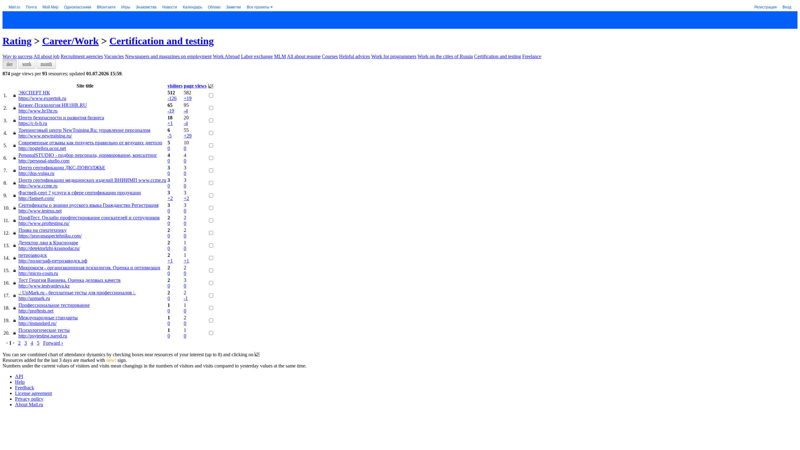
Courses (330, 56)
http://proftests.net (35, 310)
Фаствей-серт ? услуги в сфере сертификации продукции (79, 192)
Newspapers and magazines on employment (168, 56)
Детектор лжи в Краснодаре (48, 242)
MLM (280, 56)
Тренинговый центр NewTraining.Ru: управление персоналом (84, 130)
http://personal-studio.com (43, 160)
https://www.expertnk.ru (42, 98)
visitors (175, 85)
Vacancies (114, 56)
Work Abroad (226, 56)
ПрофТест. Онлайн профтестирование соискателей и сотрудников (89, 217)
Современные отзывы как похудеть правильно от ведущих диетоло (90, 142)
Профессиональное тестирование (54, 305)
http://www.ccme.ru (38, 185)
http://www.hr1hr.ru (38, 110)
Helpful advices (354, 56)
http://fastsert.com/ (36, 198)
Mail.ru (14, 6)
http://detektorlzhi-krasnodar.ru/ (49, 248)
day (10, 64)
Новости (169, 6)
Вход (786, 6)
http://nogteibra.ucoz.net (42, 148)
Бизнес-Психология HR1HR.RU (52, 105)
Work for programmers (393, 56)
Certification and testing (161, 41)
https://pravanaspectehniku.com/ (50, 235)
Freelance (531, 56)
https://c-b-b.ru (32, 123)
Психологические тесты (44, 330)
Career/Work (70, 41)
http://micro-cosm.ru (38, 273)
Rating (17, 41)
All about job (46, 56)
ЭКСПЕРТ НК (34, 92)
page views (195, 85)
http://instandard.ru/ (37, 323)
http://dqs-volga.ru (36, 173)
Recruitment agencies (82, 56)
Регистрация (765, 6)
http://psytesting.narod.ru (42, 335)
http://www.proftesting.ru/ (43, 223)
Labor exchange (257, 56)
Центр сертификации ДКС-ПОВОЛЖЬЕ (61, 167)
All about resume (304, 56)
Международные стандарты (48, 317)
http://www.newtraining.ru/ (45, 135)
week (26, 64)
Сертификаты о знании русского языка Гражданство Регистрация (88, 205)
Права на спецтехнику (42, 230)
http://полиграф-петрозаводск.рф (52, 260)
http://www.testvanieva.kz (44, 285)
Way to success (17, 56)
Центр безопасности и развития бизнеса (61, 117)
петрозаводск (32, 255)
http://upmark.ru (34, 298)
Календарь (192, 6)
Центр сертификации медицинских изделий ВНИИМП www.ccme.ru (92, 180)
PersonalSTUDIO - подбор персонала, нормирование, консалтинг (87, 155)
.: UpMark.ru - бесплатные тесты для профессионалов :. (77, 292)
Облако (214, 6)
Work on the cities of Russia (445, 56)
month (46, 64)
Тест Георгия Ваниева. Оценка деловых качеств (69, 280)
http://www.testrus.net (40, 210)
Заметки (233, 6)
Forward (53, 343)
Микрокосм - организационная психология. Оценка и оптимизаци (89, 267)
